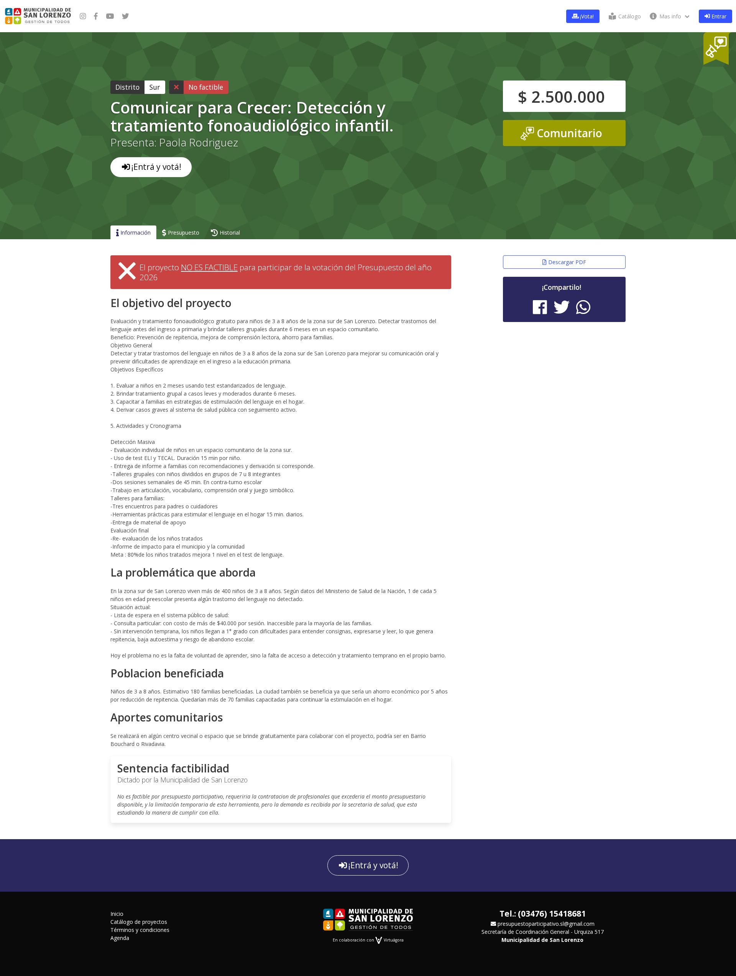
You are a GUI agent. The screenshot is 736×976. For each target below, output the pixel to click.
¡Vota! (586, 16)
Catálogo (629, 16)
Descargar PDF (566, 262)
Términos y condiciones (139, 929)
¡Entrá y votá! (156, 166)
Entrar (718, 16)
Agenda (119, 937)
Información (135, 232)
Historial (229, 232)
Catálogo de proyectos (138, 921)
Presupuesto (182, 232)
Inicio (116, 913)
